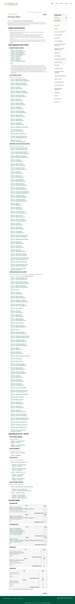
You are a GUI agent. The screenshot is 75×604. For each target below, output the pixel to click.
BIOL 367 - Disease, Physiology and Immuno (20, 355)
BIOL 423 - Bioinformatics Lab (17, 243)
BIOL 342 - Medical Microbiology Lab (18, 185)
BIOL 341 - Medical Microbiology (18, 183)
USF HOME (56, 28)
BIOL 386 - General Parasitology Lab (18, 220)
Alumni (66, 3)
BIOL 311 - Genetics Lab (16, 58)
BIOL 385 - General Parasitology (18, 219)
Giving (71, 3)
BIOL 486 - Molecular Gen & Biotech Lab (19, 259)
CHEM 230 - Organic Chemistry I (19, 495)
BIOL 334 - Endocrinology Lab (17, 177)
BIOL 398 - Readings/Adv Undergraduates (19, 126)
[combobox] (37, 12)
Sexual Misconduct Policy (59, 82)
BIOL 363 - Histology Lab (16, 204)
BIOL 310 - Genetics (15, 56)
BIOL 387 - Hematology (16, 223)
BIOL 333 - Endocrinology (16, 175)
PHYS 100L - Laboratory (17, 465)
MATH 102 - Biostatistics (16, 455)
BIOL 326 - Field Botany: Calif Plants (18, 91)
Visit (56, 3)
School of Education (58, 34)
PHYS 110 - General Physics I (18, 474)
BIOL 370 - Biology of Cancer (17, 361)
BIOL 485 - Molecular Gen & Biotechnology (20, 257)
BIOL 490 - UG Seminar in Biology (18, 60)
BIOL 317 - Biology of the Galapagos (18, 83)
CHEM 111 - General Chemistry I (18, 440)
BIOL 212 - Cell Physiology (16, 55)
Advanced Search (57, 20)
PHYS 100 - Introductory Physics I (19, 464)
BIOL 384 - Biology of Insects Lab (18, 116)
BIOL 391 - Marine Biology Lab (17, 120)
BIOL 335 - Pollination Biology (17, 103)
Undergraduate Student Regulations (58, 72)
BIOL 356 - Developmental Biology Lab (19, 200)
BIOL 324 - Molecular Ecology (17, 163)
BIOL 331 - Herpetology (16, 99)
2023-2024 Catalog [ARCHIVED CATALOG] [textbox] (34, 12)
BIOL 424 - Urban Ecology (16, 129)
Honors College (57, 52)
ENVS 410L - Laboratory (16, 140)
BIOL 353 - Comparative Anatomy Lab (19, 196)
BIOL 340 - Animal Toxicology (17, 322)
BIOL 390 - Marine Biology (16, 119)
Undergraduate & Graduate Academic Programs (23, 20)
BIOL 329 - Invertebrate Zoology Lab (18, 96)
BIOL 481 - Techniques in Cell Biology (19, 253)
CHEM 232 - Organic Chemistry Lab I (19, 489)
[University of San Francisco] (10, 5)
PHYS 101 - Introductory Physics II (19, 468)
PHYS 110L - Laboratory (17, 475)
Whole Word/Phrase (58, 19)
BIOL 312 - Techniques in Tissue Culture (19, 147)
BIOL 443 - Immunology (16, 249)
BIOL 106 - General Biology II (17, 53)
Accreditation (56, 65)
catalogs (27, 602)
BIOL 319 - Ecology (15, 289)
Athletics (61, 3)
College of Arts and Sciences (59, 31)
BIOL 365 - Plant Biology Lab (17, 108)
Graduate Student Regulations (60, 75)
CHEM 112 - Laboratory (16, 442)
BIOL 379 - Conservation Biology (18, 111)
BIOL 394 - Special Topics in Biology (18, 387)
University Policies (57, 79)
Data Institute (57, 92)
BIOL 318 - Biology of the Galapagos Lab (19, 84)
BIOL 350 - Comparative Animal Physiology (20, 191)
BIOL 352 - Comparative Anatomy (18, 195)
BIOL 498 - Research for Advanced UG (19, 133)
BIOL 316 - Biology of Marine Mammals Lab (20, 80)
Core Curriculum (57, 56)
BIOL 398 (26, 276)
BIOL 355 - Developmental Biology (18, 199)
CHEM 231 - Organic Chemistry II (19, 496)
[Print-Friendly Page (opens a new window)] (45, 14)
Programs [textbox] (56, 16)
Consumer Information (6, 598)
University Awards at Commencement (58, 89)
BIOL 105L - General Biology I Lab (18, 51)
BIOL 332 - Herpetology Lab (17, 100)
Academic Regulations (58, 68)
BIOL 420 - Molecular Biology (17, 399)
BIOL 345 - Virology (15, 329)
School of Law (57, 38)
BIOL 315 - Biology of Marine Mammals (19, 79)
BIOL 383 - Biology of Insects (17, 115)
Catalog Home (56, 25)
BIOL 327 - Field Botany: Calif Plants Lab (19, 92)
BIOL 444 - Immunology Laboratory (18, 251)
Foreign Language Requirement (60, 59)
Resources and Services (58, 85)
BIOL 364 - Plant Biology (16, 107)
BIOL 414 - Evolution (15, 59)
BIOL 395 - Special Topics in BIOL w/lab (19, 235)
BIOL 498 (31, 276)
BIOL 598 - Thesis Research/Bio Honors (19, 136)
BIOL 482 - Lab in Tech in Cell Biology (19, 255)
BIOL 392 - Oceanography (16, 123)
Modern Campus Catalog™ (46, 602)
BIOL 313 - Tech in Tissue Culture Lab (19, 149)
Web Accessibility (20, 598)
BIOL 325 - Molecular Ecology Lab (18, 165)
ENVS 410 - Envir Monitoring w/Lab (18, 141)
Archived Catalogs (57, 98)
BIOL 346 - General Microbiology (18, 187)
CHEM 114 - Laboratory (16, 446)
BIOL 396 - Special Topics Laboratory (19, 236)
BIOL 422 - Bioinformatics (16, 241)
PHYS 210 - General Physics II (18, 478)
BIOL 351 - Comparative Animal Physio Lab (20, 192)
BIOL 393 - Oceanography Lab (17, 124)
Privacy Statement (14, 598)
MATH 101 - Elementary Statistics (18, 452)
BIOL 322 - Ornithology (16, 87)
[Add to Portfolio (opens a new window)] (43, 14)
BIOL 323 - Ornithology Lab (16, 88)
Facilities (56, 95)
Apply (52, 3)
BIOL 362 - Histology (15, 203)
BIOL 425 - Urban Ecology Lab (17, 130)
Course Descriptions (58, 62)
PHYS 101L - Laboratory (17, 469)
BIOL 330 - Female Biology (16, 308)
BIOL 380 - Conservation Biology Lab (18, 112)
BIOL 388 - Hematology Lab (16, 224)
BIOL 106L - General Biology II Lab (18, 54)
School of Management (58, 41)
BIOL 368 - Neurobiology (16, 358)
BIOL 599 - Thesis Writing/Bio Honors (19, 137)
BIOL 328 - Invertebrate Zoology (18, 95)
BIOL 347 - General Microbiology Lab (19, 188)
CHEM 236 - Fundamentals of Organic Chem (21, 490)
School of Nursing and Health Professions (59, 45)
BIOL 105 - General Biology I (17, 50)
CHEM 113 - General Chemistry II (18, 444)
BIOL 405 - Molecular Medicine (17, 396)
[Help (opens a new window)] (46, 14)
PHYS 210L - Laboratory (17, 479)
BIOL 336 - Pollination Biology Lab (18, 104)
